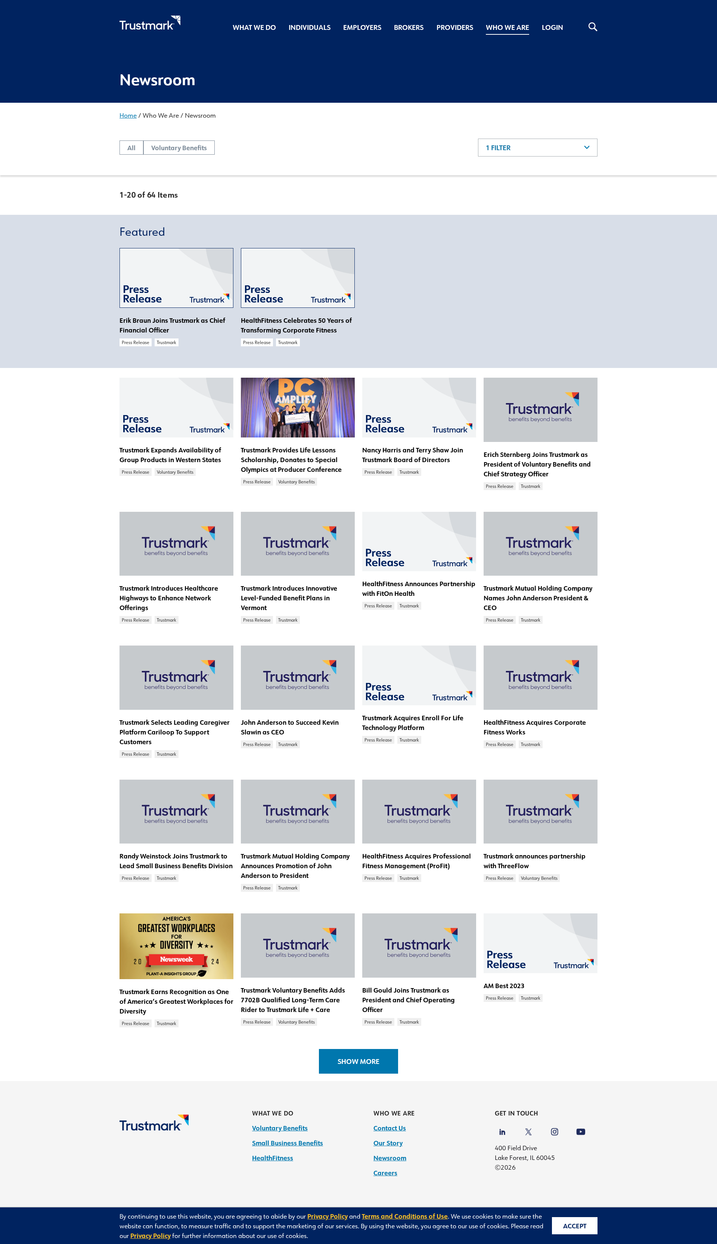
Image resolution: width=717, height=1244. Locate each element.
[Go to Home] (154, 1128)
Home (128, 115)
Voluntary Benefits (179, 147)
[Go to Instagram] (554, 1128)
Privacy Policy (327, 1216)
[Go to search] (587, 28)
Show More (358, 1061)
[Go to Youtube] (580, 1128)
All (131, 147)
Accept (574, 1226)
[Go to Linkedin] (502, 1128)
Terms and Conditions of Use (405, 1216)
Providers (455, 27)
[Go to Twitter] (528, 1128)
